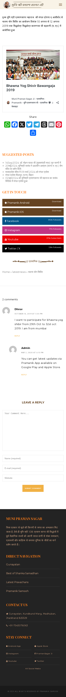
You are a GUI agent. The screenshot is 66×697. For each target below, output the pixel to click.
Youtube (12, 239)
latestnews (19, 272)
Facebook (12, 221)
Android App (14, 646)
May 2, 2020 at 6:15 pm (32, 353)
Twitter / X (13, 248)
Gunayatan (13, 564)
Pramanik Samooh (17, 591)
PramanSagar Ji (44, 653)
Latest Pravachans (17, 582)
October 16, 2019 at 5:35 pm (29, 314)
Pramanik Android (18, 202)
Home (6, 272)
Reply (17, 336)
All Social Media (33, 668)
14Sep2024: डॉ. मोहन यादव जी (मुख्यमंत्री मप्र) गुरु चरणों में (33, 162)
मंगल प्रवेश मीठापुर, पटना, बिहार (19, 175)
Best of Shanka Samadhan (22, 573)
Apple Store (42, 646)
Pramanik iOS (15, 211)
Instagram (13, 230)
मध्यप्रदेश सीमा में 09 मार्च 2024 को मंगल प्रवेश (27, 171)
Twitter (40, 661)
